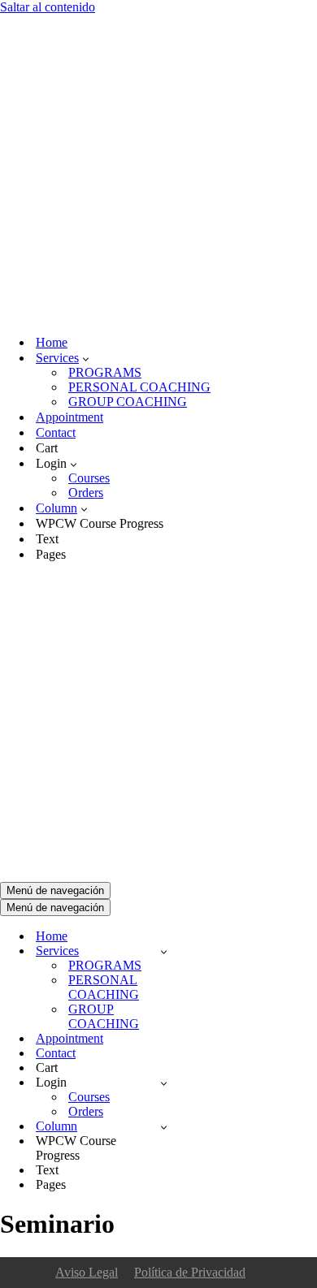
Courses (89, 478)
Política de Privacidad (189, 1272)
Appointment (69, 417)
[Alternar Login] (164, 1083)
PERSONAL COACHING (139, 387)
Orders (85, 492)
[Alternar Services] (164, 951)
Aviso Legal (86, 1272)
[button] (86, 358)
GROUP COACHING (127, 401)
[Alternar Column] (164, 1127)
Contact (56, 432)
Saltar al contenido (47, 7)
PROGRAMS (104, 372)
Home (51, 342)
